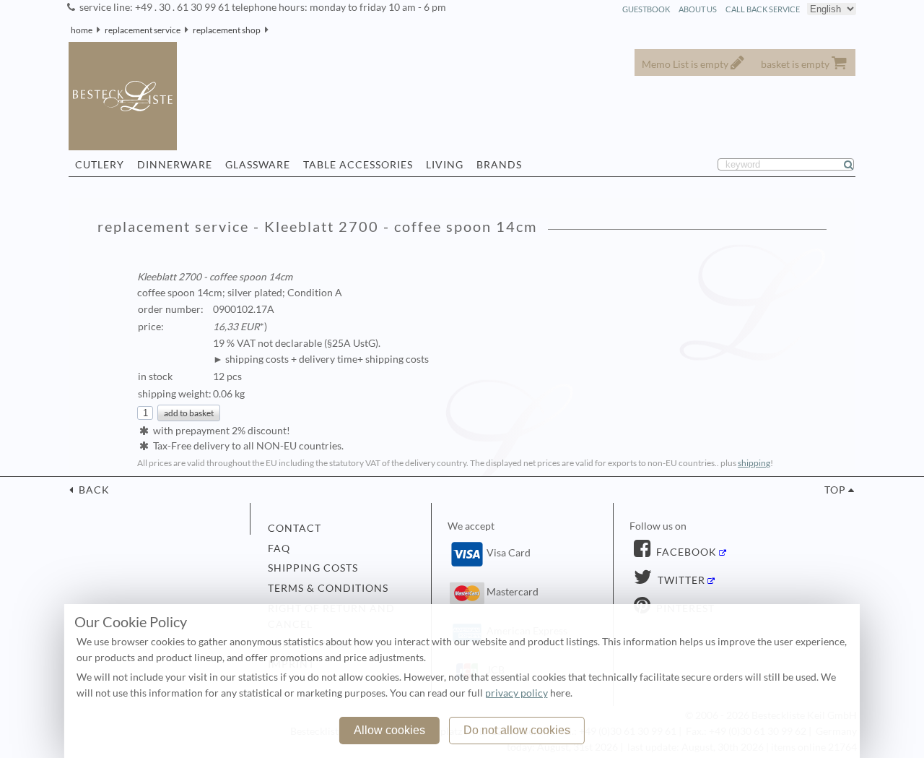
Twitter (680, 580)
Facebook (685, 552)
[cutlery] (273, 30)
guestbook (646, 9)
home (81, 30)
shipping (754, 462)
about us (698, 9)
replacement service (142, 30)
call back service (762, 9)
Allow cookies (389, 730)
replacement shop (227, 30)
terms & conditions (328, 588)
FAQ (279, 548)
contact (294, 528)
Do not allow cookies (516, 730)
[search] (854, 165)
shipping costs (313, 568)
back (93, 490)
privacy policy (516, 693)
